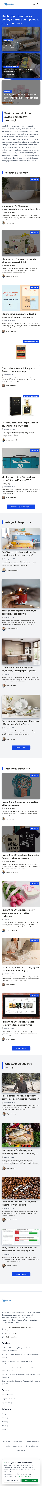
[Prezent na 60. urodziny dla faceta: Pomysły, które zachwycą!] (21, 839)
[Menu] (34, 4)
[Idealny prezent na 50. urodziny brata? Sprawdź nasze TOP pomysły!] (21, 461)
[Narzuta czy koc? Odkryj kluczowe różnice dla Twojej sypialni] (21, 39)
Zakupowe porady (8, 1414)
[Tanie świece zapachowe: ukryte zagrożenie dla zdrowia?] (21, 593)
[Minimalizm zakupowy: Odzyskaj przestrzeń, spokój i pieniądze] (21, 298)
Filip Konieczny (11, 685)
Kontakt (7, 1446)
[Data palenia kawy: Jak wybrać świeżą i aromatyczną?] (21, 352)
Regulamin (6, 1441)
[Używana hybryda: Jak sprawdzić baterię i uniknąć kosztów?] (21, 65)
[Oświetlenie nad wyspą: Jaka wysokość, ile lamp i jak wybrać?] (21, 651)
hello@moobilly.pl (11, 1337)
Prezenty (5, 1422)
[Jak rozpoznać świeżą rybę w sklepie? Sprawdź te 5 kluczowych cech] (21, 1135)
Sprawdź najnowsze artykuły (21, 506)
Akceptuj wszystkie (30, 1480)
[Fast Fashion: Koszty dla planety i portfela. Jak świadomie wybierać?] (21, 1083)
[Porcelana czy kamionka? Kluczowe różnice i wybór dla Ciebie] (21, 706)
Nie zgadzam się (12, 1480)
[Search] (38, 4)
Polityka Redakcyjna (31, 1446)
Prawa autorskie (18, 1441)
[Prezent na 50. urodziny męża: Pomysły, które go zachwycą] (21, 1006)
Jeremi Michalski (11, 1220)
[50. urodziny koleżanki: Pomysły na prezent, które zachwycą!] (21, 951)
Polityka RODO (17, 1446)
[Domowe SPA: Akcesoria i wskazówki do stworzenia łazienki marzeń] (21, 190)
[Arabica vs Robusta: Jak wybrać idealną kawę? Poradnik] (21, 1188)
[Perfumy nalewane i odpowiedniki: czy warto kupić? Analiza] (21, 406)
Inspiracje (5, 1418)
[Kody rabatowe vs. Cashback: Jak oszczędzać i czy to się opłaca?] (21, 1237)
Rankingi (5, 1426)
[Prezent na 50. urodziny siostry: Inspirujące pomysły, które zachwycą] (21, 894)
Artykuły (6, 1343)
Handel (4, 1430)
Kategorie (6, 1409)
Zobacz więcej (21, 747)
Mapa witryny (21, 1450)
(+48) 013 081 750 (11, 1333)
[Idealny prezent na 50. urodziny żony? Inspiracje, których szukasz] (21, 92)
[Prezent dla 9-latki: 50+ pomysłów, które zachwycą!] (21, 786)
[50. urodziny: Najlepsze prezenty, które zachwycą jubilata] (21, 243)
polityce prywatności (24, 1476)
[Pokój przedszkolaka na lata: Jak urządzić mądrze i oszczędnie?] (21, 538)
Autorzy (6, 1390)
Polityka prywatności (32, 1441)
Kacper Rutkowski (12, 570)
